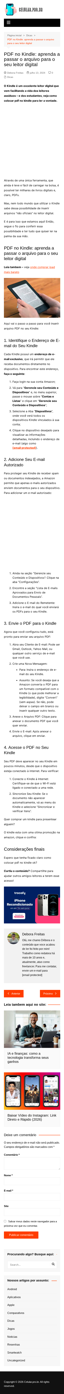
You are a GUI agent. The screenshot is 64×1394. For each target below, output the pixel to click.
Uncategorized (16, 1360)
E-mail (8, 1190)
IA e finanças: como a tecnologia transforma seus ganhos (28, 1058)
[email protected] (24, 447)
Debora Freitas (15, 72)
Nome (8, 1175)
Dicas (10, 77)
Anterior (15, 993)
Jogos (11, 1328)
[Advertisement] (32, 138)
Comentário (12, 1154)
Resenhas (13, 1344)
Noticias (12, 1336)
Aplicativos (14, 1297)
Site (6, 1206)
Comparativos (15, 1313)
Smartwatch (14, 1352)
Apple (11, 1305)
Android (12, 1289)
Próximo (48, 993)
